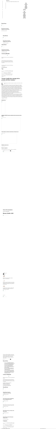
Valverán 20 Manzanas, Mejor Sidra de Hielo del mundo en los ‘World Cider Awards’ (9, 369)
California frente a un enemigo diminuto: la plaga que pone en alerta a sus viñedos (9, 367)
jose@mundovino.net (4, 67)
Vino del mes (4, 2)
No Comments (5, 98)
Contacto (24, 17)
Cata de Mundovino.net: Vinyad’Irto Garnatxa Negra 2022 (9, 365)
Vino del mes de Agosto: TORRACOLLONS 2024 (5, 29)
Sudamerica (24, 15)
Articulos (4, 5)
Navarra (4, 3)
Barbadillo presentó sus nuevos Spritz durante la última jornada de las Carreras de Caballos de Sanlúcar (9, 363)
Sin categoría (9, 73)
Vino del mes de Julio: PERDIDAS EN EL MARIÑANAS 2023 (8, 399)
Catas (3, 1)
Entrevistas (10, 71)
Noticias (4, 4)
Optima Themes (8, 428)
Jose (2, 98)
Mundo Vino (7, 0)
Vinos (4, 75)
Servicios (4, 6)
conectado (8, 149)
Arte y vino (4, 7)
